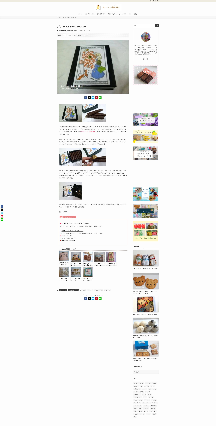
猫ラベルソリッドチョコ (77, 139)
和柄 (140, 408)
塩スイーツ (146, 408)
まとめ (141, 391)
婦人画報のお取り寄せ (68, 240)
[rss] (155, 1)
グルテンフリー (137, 397)
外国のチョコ (70, 30)
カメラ (149, 394)
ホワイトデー (145, 403)
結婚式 (154, 414)
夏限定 (135, 411)
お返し (152, 386)
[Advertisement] (146, 99)
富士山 (146, 411)
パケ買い (84, 290)
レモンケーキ (154, 403)
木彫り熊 (136, 414)
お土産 (135, 386)
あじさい (136, 383)
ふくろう (136, 391)
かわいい (96, 290)
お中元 (154, 383)
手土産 (101, 290)
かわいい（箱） (62, 30)
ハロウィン (147, 400)
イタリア (147, 391)
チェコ (135, 400)
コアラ (145, 397)
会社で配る (146, 405)
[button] (85, 97)
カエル (144, 394)
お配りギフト (137, 389)
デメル (75, 30)
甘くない (148, 414)
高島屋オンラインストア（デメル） (72, 231)
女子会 (140, 411)
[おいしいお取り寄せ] (108, 7)
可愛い (135, 408)
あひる (141, 383)
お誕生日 (146, 386)
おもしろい (148, 383)
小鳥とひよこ (153, 411)
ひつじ (154, 389)
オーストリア (107, 290)
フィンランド (137, 403)
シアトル (151, 397)
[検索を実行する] (157, 25)
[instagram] (153, 1)
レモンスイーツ (137, 405)
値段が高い (153, 405)
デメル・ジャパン (67, 235)
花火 (135, 416)
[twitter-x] (151, 1)
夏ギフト (153, 408)
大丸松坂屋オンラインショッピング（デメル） (76, 223)
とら (150, 389)
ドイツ (140, 400)
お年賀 (140, 386)
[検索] (157, 1)
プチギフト (90, 290)
